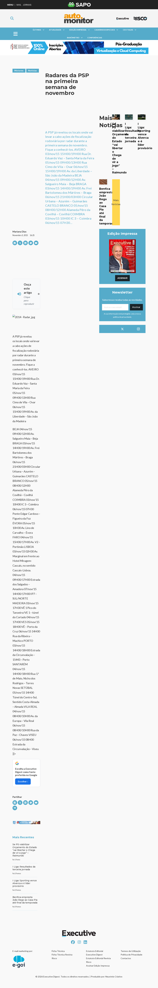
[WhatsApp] (30, 243)
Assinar (122, 278)
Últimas (37, 30)
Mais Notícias (116, 202)
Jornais (27, 5)
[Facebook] (14, 243)
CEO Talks (128, 30)
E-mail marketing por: (22, 951)
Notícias (32, 70)
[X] (20, 243)
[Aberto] (15, 33)
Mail (19, 5)
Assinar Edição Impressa (98, 965)
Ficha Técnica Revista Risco (62, 956)
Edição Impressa (77, 30)
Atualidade (55, 30)
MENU (10, 5)
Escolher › (23, 781)
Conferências (94, 37)
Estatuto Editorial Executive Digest (94, 953)
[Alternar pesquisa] (12, 18)
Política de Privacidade (131, 954)
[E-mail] (36, 243)
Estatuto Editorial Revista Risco (98, 960)
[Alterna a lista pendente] (43, 30)
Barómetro (73, 37)
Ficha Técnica (58, 951)
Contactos (126, 958)
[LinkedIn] (25, 243)
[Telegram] (14, 808)
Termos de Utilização (131, 951)
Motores (18, 70)
